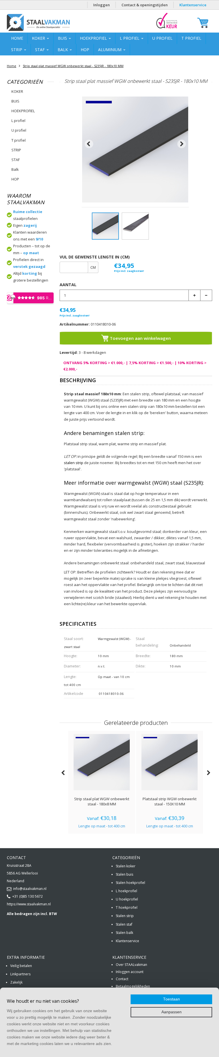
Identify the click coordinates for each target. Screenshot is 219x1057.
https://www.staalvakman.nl (29, 904)
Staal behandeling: (147, 642)
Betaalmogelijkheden (133, 986)
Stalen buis (124, 874)
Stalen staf (124, 924)
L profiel (130, 38)
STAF (40, 49)
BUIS (63, 38)
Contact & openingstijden (144, 4)
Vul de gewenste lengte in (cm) (95, 257)
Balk (63, 49)
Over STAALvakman (131, 964)
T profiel (191, 38)
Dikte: (140, 666)
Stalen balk (124, 932)
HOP (85, 49)
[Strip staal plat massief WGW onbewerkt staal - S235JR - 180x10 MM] (105, 226)
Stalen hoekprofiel (130, 882)
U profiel (162, 38)
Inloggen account (129, 971)
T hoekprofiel (126, 907)
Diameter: (72, 666)
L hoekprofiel (126, 890)
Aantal (68, 284)
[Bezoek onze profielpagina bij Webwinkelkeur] (166, 28)
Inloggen (101, 4)
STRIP (17, 49)
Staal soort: (74, 638)
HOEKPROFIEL (94, 38)
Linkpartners (20, 974)
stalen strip (73, 462)
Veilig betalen (21, 965)
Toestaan (171, 999)
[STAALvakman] (53, 23)
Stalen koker (125, 866)
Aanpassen (171, 1012)
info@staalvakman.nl (29, 888)
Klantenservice (192, 4)
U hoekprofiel (127, 899)
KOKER (39, 38)
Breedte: (143, 655)
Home (17, 38)
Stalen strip (125, 915)
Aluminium (110, 49)
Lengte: (70, 676)
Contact (122, 978)
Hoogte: (70, 655)
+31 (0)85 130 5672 (27, 896)
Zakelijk (16, 982)
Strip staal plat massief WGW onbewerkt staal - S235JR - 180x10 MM (73, 66)
